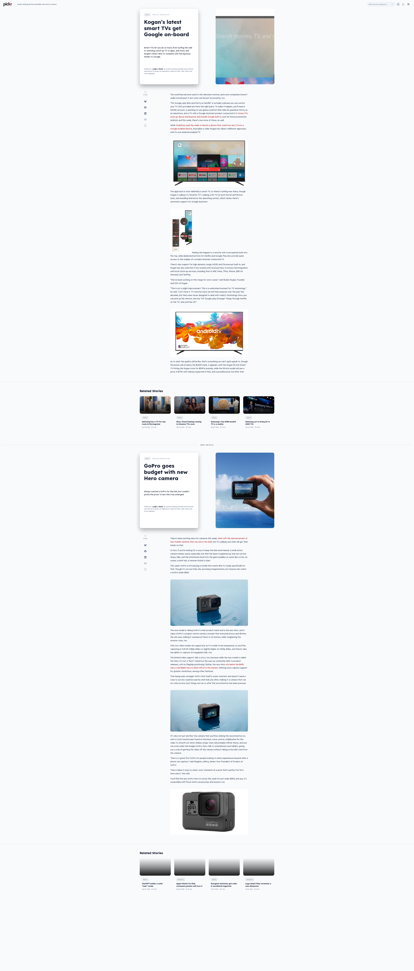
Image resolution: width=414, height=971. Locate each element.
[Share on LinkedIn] (145, 113)
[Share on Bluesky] (145, 101)
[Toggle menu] (408, 4)
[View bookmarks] (403, 4)
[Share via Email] (145, 119)
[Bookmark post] (145, 125)
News (147, 15)
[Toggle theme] (398, 4)
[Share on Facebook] (145, 107)
